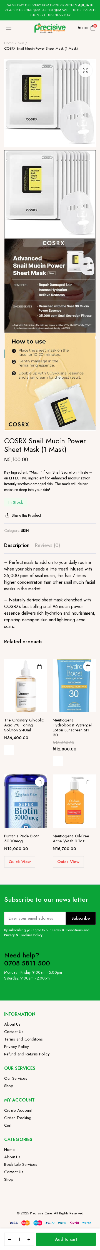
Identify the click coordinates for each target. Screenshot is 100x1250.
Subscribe (80, 918)
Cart (7, 1125)
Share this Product (26, 515)
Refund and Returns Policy (27, 1054)
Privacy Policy (16, 1047)
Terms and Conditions (23, 1039)
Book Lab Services (20, 1164)
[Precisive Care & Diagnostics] (50, 28)
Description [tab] (16, 545)
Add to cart (66, 1239)
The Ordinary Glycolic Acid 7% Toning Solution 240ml (24, 725)
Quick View (9, 750)
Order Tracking (17, 1118)
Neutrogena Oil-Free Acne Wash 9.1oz (71, 838)
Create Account (18, 1110)
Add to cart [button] (39, 782)
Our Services (15, 1078)
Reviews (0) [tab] (47, 545)
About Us (12, 1024)
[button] (85, 70)
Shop (8, 1086)
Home (9, 43)
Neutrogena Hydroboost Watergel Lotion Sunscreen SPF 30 (72, 727)
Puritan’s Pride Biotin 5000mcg (21, 838)
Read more (39, 667)
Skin (21, 43)
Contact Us (13, 1032)
